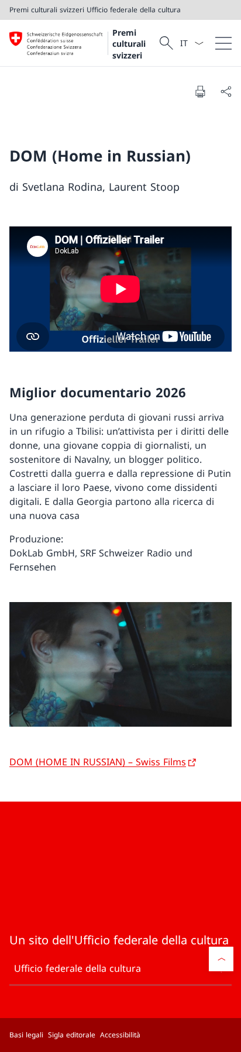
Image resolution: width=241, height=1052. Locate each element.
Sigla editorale (71, 1035)
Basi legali (26, 1035)
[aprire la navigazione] (223, 43)
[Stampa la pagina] (200, 91)
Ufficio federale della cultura (77, 968)
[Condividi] (226, 91)
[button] (221, 959)
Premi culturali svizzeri (129, 44)
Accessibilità (120, 1035)
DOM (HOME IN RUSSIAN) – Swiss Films (97, 761)
